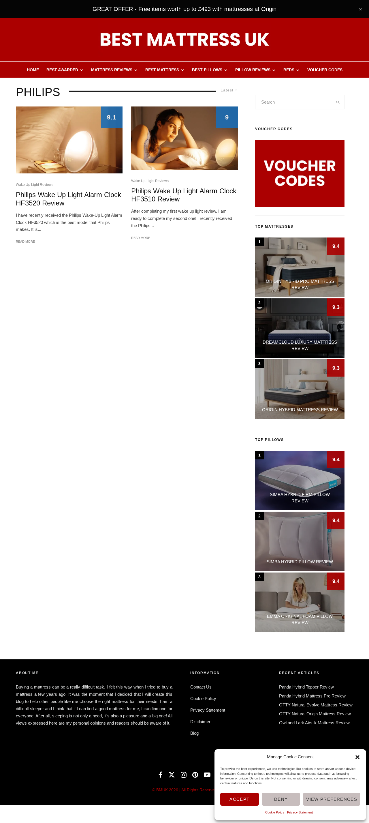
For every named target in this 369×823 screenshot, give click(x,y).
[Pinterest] (195, 774)
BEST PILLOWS (207, 70)
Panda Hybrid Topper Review (306, 686)
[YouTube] (207, 774)
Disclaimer (200, 721)
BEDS (288, 70)
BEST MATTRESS (162, 70)
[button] (357, 757)
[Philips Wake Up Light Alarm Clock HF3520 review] (69, 139)
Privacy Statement (300, 812)
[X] (171, 774)
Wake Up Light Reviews (34, 185)
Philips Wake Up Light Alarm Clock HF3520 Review (68, 199)
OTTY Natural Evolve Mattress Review (316, 704)
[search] (338, 102)
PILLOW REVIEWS (252, 70)
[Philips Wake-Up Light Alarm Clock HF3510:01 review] (184, 137)
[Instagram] (183, 774)
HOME (33, 70)
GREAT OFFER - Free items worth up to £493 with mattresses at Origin (184, 9)
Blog (194, 733)
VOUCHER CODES (324, 70)
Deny (281, 799)
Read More (25, 241)
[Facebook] (160, 774)
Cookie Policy (274, 812)
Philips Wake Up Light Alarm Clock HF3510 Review (183, 195)
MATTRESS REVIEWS (111, 70)
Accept (239, 799)
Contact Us (201, 686)
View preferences (331, 799)
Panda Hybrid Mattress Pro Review (312, 695)
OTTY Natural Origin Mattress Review (315, 713)
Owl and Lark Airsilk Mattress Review (314, 722)
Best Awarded (62, 70)
